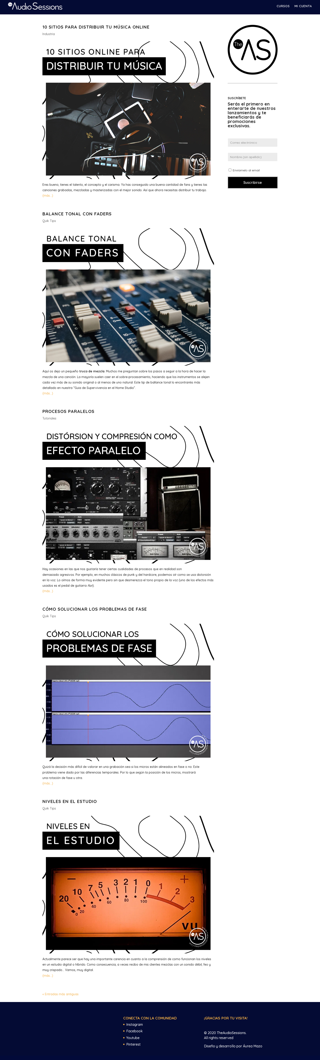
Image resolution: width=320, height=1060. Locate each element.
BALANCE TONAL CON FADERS (77, 213)
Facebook (134, 1031)
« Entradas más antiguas (60, 994)
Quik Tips (49, 221)
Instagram (134, 1024)
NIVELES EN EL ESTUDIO (69, 801)
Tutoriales (49, 418)
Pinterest (133, 1044)
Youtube (133, 1038)
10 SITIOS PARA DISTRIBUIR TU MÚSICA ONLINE (96, 27)
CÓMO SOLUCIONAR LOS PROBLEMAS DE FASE (94, 609)
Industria (48, 34)
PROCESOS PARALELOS (68, 411)
